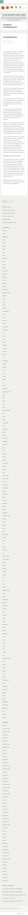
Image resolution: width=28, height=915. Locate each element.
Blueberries (5, 274)
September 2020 (6, 859)
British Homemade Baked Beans (18, 895)
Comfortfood (5, 360)
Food (4, 407)
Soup (4, 621)
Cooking (4, 367)
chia (3, 333)
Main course (5, 494)
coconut (4, 354)
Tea (3, 649)
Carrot (4, 317)
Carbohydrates (10, 37)
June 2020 (5, 868)
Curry (4, 373)
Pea (3, 531)
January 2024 (5, 762)
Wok (3, 711)
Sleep (4, 612)
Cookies (4, 364)
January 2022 (5, 815)
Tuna (4, 674)
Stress (4, 643)
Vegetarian (5, 689)
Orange (4, 525)
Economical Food (6, 391)
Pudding (4, 568)
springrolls (5, 633)
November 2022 (6, 787)
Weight (4, 698)
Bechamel (5, 258)
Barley (4, 249)
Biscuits (4, 267)
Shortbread (5, 605)
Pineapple (5, 550)
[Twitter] (27, 1)
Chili (3, 339)
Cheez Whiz (5, 329)
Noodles (4, 519)
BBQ (4, 252)
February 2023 (6, 778)
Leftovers (5, 466)
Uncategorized (6, 680)
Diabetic (4, 379)
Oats (4, 522)
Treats (4, 671)
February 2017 (6, 877)
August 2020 (5, 862)
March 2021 (5, 843)
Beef (4, 261)
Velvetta (4, 692)
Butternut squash (6, 292)
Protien (4, 562)
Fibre (4, 398)
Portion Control (6, 556)
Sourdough (5, 624)
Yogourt (4, 714)
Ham (4, 426)
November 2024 (6, 744)
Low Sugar (5, 484)
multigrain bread (6, 515)
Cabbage (4, 295)
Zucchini (4, 717)
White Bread (5, 705)
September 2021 (6, 824)
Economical (5, 388)
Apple (4, 233)
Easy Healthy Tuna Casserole (16, 901)
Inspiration (5, 444)
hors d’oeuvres (6, 438)
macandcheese (6, 488)
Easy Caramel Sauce (10, 898)
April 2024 (5, 756)
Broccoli (4, 286)
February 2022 (6, 812)
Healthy (4, 432)
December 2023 (6, 765)
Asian (4, 240)
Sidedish (4, 608)
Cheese (4, 323)
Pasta (4, 528)
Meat (4, 497)
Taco (4, 646)
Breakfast (5, 283)
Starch (4, 636)
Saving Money (6, 599)
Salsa (4, 593)
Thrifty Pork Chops (7, 658)
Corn (4, 370)
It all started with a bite (14, 14)
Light (4, 472)
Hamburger (5, 429)
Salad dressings (6, 590)
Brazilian (4, 277)
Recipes (4, 574)
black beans (5, 271)
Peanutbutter (5, 534)
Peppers (4, 537)
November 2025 (6, 728)
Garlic (4, 416)
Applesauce (5, 236)
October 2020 (6, 855)
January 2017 (5, 880)
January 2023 (5, 781)
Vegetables (5, 686)
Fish (3, 404)
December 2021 (6, 818)
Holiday (4, 435)
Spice (4, 627)
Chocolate (5, 348)
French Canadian (6, 410)
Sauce (4, 596)
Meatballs (5, 503)
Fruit (4, 413)
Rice (3, 581)
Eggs (4, 395)
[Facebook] (24, 1)
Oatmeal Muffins (6, 219)
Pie (3, 543)
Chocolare (5, 345)
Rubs (4, 584)
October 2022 (6, 790)
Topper (4, 667)
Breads (4, 280)
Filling (4, 401)
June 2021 (5, 834)
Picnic (4, 540)
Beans (4, 255)
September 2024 (6, 747)
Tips (3, 661)
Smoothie (5, 615)
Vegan (4, 683)
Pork (4, 553)
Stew (4, 639)
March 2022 (5, 809)
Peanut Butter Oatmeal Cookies (10, 222)
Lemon (4, 469)
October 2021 (6, 821)
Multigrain (5, 512)
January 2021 (5, 849)
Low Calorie (5, 478)
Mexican (4, 506)
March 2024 (5, 759)
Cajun (4, 298)
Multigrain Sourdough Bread (9, 210)
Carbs (4, 314)
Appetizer (5, 230)
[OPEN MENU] (1, 1)
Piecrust (4, 546)
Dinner (4, 385)
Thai (3, 655)
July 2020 (4, 865)
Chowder (4, 351)
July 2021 (4, 831)
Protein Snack (6, 559)
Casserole (5, 320)
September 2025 (6, 731)
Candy (4, 305)
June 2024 (5, 750)
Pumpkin (4, 571)
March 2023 (5, 775)
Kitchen (4, 457)
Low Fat (4, 481)
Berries (4, 264)
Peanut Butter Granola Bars (9, 213)
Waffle (4, 695)
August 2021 (5, 827)
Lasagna (4, 460)
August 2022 (5, 796)
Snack (4, 618)
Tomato (4, 664)
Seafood (4, 602)
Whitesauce (5, 708)
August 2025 (5, 734)
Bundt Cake (5, 289)
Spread (4, 630)
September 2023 (6, 769)
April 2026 (5, 725)
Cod (3, 357)
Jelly (3, 447)
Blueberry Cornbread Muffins (16, 888)
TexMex (4, 652)
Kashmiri (4, 453)
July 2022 (4, 800)
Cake (4, 302)
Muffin (4, 509)
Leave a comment (8, 43)
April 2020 (5, 874)
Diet (3, 382)
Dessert (4, 376)
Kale (3, 450)
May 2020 (5, 871)
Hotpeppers (5, 441)
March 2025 (5, 738)
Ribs (3, 577)
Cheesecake (5, 326)
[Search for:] (9, 201)
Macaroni (5, 491)
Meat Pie (5, 500)
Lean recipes (5, 463)
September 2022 (6, 793)
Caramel (4, 308)
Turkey (4, 677)
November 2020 (6, 852)
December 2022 (6, 784)
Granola (4, 419)
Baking (4, 243)
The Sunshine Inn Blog (10, 42)
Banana (4, 246)
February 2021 (6, 846)
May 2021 (5, 837)
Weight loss (5, 701)
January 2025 (5, 741)
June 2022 (5, 803)
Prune (4, 565)
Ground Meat (5, 422)
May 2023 (5, 772)
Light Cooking (6, 475)
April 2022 (5, 806)
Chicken (4, 336)
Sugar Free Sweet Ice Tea (8, 216)
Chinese (4, 342)
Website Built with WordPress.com (10, 908)
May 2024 (5, 753)
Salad (4, 587)
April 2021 (5, 840)
